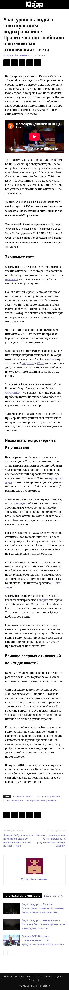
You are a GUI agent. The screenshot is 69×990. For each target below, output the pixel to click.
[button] (5, 4)
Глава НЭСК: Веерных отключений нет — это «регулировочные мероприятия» (43, 940)
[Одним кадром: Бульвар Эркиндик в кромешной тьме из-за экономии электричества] (11, 908)
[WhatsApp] (37, 62)
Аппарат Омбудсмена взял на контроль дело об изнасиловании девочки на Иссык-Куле (18, 840)
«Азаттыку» (13, 392)
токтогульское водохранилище (41, 800)
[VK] (22, 62)
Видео (30, 976)
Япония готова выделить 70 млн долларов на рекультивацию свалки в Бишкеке (51, 840)
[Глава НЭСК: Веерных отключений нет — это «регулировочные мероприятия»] (11, 940)
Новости (8, 976)
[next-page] (11, 953)
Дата (39, 976)
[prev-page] (5, 953)
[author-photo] (34, 874)
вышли (51, 359)
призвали (11, 279)
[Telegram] (29, 62)
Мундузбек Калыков (17, 55)
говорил (42, 600)
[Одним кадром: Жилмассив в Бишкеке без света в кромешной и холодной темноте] (11, 924)
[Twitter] (14, 62)
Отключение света (14, 800)
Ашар (31, 980)
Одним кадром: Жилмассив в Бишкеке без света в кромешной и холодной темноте (43, 924)
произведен (19, 503)
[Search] (64, 4)
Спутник (59, 976)
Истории (19, 976)
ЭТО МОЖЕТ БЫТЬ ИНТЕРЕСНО (22, 895)
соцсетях (28, 363)
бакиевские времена (23, 796)
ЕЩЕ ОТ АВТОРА (53, 895)
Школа (48, 976)
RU (39, 980)
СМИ (40, 363)
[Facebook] (6, 62)
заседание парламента (48, 796)
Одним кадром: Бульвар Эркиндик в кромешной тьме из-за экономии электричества (43, 908)
